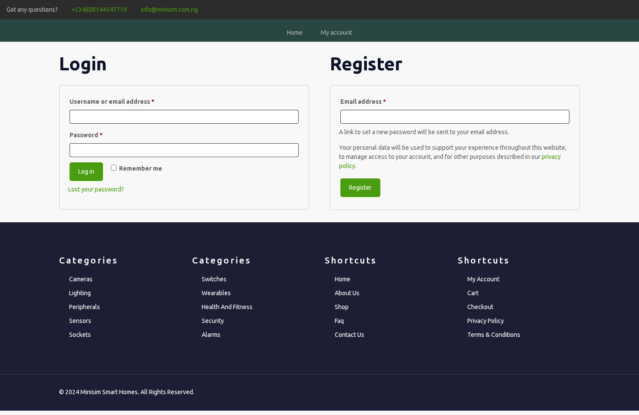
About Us (347, 293)
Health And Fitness (227, 306)
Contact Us (349, 334)
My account (336, 32)
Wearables (216, 293)
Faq (339, 320)
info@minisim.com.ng (169, 9)
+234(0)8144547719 (99, 9)
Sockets (80, 334)
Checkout (480, 306)
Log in (86, 171)
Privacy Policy (485, 320)
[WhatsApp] (581, 9)
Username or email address (125, 101)
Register (360, 187)
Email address (376, 101)
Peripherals (84, 306)
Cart (473, 293)
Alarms (211, 334)
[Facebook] (592, 9)
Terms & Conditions (493, 334)
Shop (342, 306)
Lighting (80, 293)
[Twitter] (604, 9)
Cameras (81, 279)
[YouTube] (616, 9)
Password (100, 134)
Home (295, 32)
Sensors (80, 320)
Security (213, 320)
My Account (483, 279)
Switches (214, 279)
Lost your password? (96, 189)
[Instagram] (627, 9)
